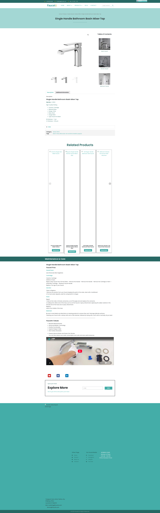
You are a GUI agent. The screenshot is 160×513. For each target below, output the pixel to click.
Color (49, 127)
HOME (62, 5)
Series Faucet (71, 14)
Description (50, 92)
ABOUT (69, 5)
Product (65, 14)
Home (60, 14)
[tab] (50, 92)
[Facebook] (58, 375)
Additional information (62, 92)
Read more (56, 250)
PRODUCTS (78, 5)
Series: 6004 (78, 14)
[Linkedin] (66, 375)
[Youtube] (49, 375)
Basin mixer (56, 133)
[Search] (112, 5)
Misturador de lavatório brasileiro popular (71, 133)
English (140, 0)
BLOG (86, 5)
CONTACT (93, 5)
